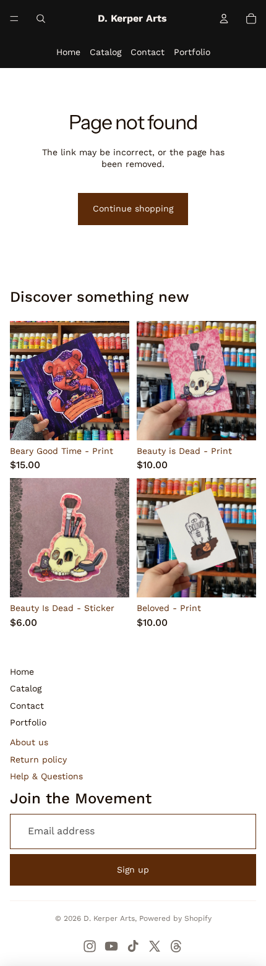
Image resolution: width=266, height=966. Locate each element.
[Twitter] (154, 946)
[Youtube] (111, 946)
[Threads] (176, 946)
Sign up (133, 869)
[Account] (224, 18)
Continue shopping (133, 208)
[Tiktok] (133, 946)
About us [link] (29, 742)
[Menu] (14, 18)
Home (68, 52)
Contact (148, 52)
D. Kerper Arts (109, 918)
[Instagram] (89, 946)
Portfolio (192, 52)
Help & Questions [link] (46, 776)
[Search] (40, 18)
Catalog (105, 52)
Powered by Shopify (175, 918)
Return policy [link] (38, 759)
